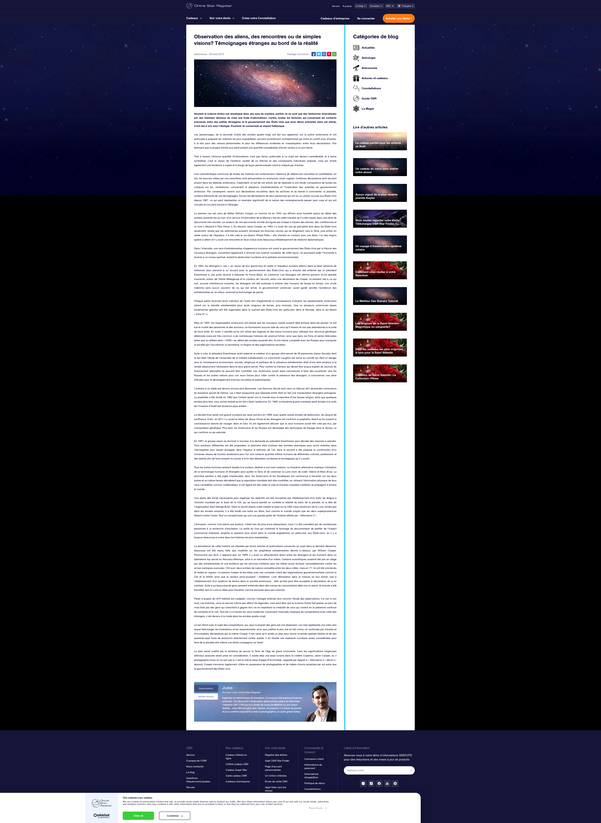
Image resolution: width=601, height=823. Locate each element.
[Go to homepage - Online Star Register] (209, 6)
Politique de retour (314, 783)
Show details (316, 808)
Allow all (138, 815)
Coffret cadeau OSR (237, 764)
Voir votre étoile (220, 18)
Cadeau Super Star (236, 769)
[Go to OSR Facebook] (379, 783)
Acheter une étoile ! (399, 18)
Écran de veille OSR (276, 781)
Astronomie (200, 54)
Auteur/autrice (206, 688)
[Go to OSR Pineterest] (395, 783)
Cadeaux (192, 18)
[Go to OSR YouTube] (387, 783)
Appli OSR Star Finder (277, 760)
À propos (347, 6)
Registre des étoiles (276, 754)
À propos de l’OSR (196, 760)
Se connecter (366, 18)
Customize (173, 815)
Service (336, 6)
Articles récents (206, 696)
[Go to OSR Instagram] (363, 783)
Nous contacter (195, 766)
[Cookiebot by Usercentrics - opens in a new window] (101, 816)
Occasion (375, 6)
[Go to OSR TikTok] (371, 783)
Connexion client (314, 758)
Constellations (312, 789)
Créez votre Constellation (259, 18)
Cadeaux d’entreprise (335, 18)
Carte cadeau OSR (236, 775)
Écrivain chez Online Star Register (241, 692)
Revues (190, 787)
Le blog (359, 6)
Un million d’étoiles (276, 775)
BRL (388, 6)
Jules (227, 687)
